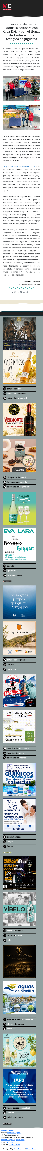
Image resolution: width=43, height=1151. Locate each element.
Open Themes (18, 1149)
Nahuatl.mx (31, 1149)
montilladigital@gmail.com (12, 1140)
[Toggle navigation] (37, 6)
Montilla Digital (14, 1133)
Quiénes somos (7, 1130)
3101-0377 (11, 1142)
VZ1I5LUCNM (14, 1145)
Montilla (26, 292)
